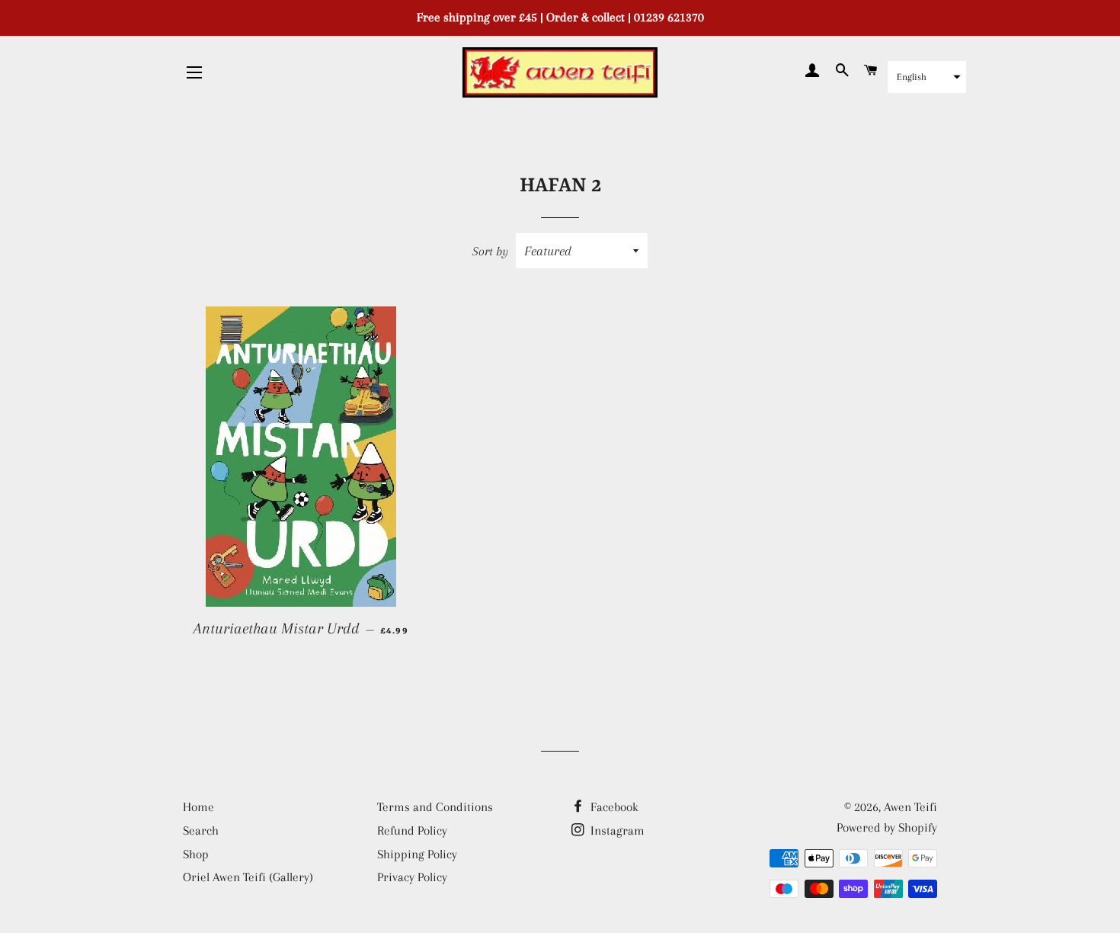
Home (198, 807)
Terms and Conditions (435, 807)
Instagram (616, 830)
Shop (196, 854)
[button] (927, 77)
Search (201, 830)
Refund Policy (412, 830)
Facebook (612, 807)
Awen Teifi (910, 807)
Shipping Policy (417, 854)
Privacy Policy (412, 877)
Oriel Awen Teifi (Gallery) (248, 877)
